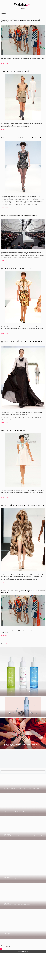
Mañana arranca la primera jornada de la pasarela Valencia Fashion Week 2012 (23, 591)
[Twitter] (4, 946)
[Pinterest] (7, 946)
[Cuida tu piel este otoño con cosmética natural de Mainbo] (23, 716)
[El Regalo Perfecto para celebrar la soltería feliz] (22, 938)
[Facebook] (1, 946)
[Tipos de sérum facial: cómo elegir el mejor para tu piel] (23, 695)
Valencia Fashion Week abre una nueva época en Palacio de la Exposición (20, 21)
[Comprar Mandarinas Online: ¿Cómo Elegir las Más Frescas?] (22, 908)
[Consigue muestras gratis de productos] (17, 882)
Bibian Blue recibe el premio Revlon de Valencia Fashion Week (21, 138)
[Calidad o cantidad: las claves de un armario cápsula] (17, 814)
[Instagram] (10, 946)
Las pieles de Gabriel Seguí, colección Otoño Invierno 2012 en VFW (22, 505)
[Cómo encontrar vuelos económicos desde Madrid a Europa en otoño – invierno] (22, 791)
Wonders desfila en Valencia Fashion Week (14, 430)
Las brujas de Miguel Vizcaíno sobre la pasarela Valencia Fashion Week (22, 342)
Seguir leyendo (4, 63)
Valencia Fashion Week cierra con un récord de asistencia (19, 216)
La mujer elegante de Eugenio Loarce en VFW (16, 268)
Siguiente (6, 643)
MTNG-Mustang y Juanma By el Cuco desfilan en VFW (18, 71)
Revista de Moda (27, 942)
